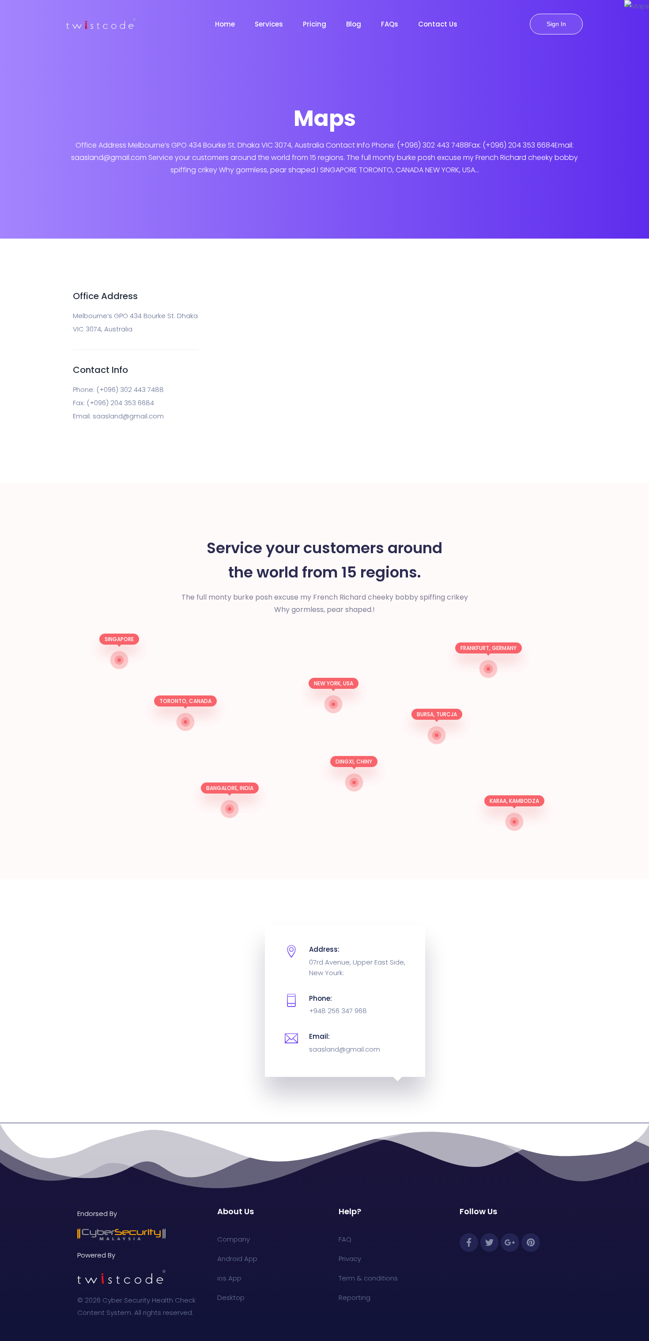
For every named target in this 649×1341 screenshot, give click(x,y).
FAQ (345, 1239)
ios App (229, 1278)
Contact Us (437, 24)
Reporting (354, 1297)
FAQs (389, 24)
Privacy (350, 1258)
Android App (237, 1258)
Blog (353, 24)
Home (225, 24)
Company (233, 1239)
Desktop (231, 1297)
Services (269, 24)
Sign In (556, 23)
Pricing (314, 24)
